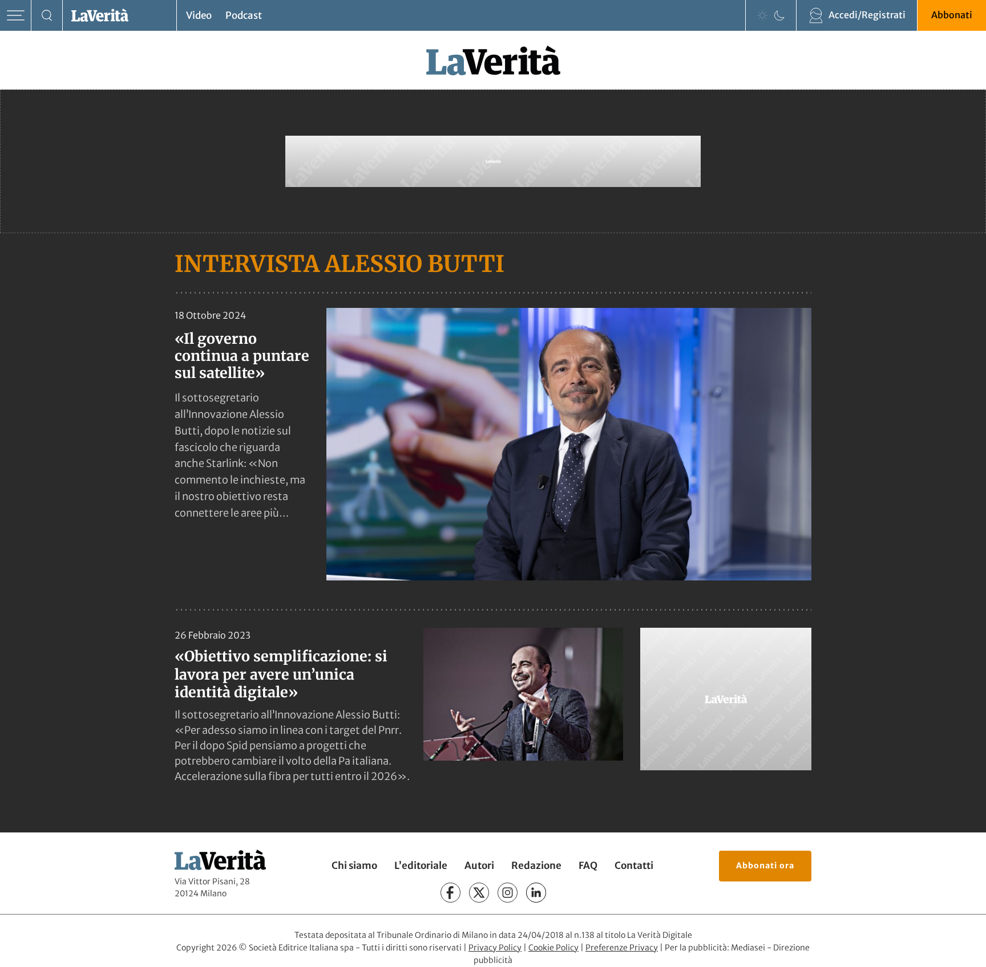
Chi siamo (354, 865)
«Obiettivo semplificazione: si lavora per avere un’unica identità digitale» (281, 674)
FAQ (588, 865)
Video (199, 15)
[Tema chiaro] (762, 15)
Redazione (536, 865)
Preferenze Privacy (621, 947)
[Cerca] (47, 15)
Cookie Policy (553, 947)
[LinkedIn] (536, 893)
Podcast (243, 15)
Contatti (634, 865)
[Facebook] (450, 893)
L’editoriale (420, 865)
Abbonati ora (765, 865)
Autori (479, 865)
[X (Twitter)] (479, 893)
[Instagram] (508, 893)
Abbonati (951, 15)
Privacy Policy (495, 947)
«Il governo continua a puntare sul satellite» (242, 356)
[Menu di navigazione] (15, 15)
